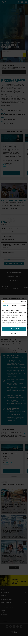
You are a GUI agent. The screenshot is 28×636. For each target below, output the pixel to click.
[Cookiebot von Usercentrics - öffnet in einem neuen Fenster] (20, 301)
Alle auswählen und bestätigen (14, 328)
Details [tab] (14, 305)
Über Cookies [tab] (23, 305)
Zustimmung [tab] (5, 305)
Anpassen (13, 333)
